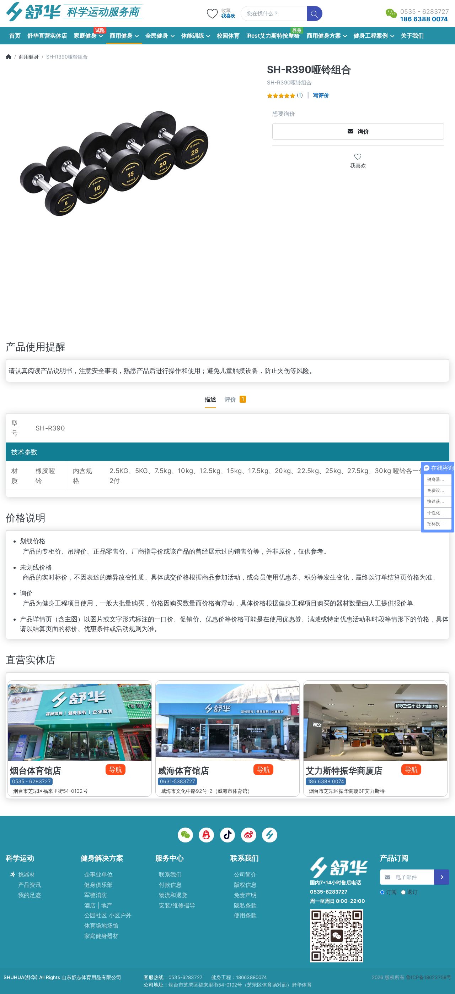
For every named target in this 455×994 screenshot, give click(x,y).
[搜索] (314, 13)
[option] (134, 192)
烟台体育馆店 (35, 770)
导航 (115, 769)
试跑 (100, 30)
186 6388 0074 (326, 781)
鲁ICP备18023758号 (428, 977)
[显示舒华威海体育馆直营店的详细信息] (227, 721)
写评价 (321, 95)
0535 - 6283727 (31, 781)
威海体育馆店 (183, 770)
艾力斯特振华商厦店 (344, 770)
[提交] (441, 877)
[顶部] (8, 56)
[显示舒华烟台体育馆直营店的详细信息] (79, 721)
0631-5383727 (177, 781)
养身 (296, 30)
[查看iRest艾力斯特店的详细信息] (375, 721)
